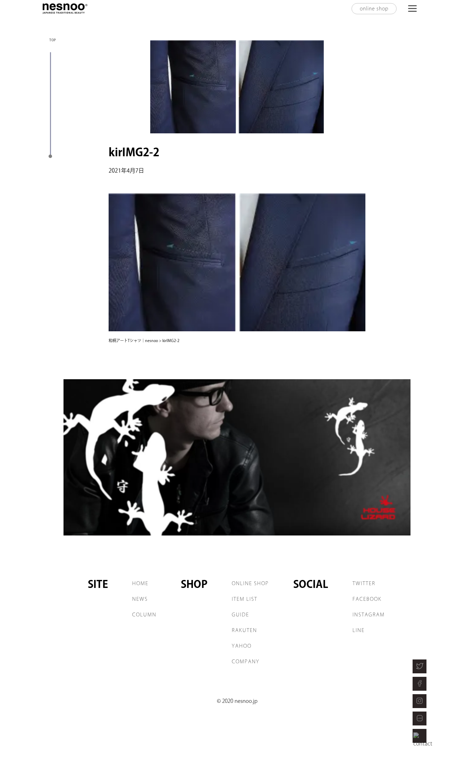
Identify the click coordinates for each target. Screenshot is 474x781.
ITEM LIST (244, 599)
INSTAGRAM (369, 614)
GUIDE (240, 614)
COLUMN (144, 614)
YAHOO (242, 645)
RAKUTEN (244, 630)
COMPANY (246, 661)
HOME (140, 583)
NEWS (140, 599)
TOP (52, 40)
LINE (359, 630)
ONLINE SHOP (250, 583)
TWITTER (364, 583)
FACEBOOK (367, 599)
